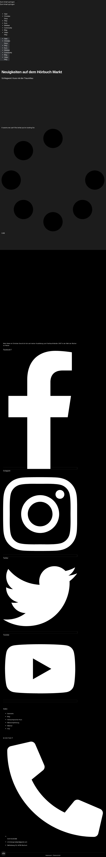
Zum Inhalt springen (7, 2)
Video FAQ (6, 34)
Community (8, 28)
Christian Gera (7, 17)
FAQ (5, 45)
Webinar (7, 50)
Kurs (5, 48)
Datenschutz (56, 855)
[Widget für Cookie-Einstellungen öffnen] (3, 853)
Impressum (49, 855)
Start (5, 38)
